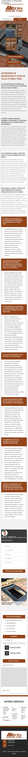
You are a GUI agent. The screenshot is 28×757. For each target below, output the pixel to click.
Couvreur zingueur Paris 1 (23, 717)
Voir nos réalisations (15, 56)
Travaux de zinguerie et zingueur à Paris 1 (15, 716)
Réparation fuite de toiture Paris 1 (24, 710)
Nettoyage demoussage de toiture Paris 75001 (6, 711)
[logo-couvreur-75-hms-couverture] (14, 8)
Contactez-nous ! (13, 62)
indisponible (7, 1)
